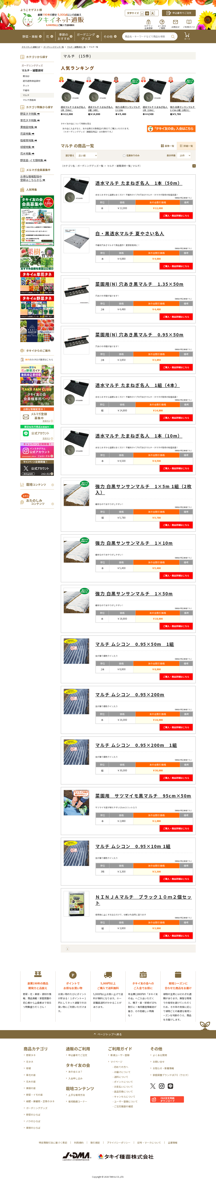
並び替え (69, 155)
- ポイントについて (123, 1081)
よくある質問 (160, 1055)
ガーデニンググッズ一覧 (53, 47)
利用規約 (79, 1142)
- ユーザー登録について (125, 1101)
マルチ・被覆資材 (32, 70)
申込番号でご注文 (77, 1055)
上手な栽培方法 (76, 1095)
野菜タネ (31, 1055)
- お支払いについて (123, 1086)
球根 (28, 1068)
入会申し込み (75, 1078)
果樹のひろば (33, 1127)
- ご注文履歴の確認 (123, 1106)
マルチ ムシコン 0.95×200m (130, 694)
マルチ (26, 95)
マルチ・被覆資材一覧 (76, 47)
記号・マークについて (149, 1142)
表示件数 (171, 155)
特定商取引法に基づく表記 (53, 1142)
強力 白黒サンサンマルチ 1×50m (134, 593)
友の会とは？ (75, 1071)
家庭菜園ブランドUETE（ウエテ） (171, 1075)
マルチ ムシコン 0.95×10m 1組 (133, 846)
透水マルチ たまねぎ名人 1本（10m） (156, 108)
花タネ (29, 1061)
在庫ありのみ (133, 155)
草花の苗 (31, 1075)
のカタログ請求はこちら (39, 359)
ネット (26, 85)
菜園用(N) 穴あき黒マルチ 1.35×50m (139, 284)
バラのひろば (33, 1121)
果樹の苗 (31, 1088)
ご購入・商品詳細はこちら (176, 215)
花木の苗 (31, 1081)
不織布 (26, 90)
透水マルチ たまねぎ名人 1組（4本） (101, 108)
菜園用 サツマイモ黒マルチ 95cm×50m (143, 795)
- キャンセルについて (124, 1096)
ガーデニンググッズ (32, 65)
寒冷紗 (26, 76)
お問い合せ (159, 1061)
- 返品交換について (123, 1091)
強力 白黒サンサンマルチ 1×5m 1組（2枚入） (183, 108)
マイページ (116, 1061)
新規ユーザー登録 (120, 1055)
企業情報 (172, 1142)
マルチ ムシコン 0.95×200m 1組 (136, 745)
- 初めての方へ (120, 1067)
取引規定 (95, 1142)
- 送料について (120, 1077)
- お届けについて (122, 1072)
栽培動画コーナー (77, 1101)
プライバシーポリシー (118, 1142)
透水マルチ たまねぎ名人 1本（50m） (74, 108)
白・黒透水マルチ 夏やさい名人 (129, 233)
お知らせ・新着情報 (163, 1068)
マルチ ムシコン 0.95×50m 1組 (134, 644)
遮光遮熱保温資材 (31, 80)
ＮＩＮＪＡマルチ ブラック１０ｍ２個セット (143, 900)
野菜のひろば (33, 1114)
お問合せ (175, 26)
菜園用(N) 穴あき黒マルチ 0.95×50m (139, 334)
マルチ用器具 (29, 99)
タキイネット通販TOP (31, 47)
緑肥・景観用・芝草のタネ (40, 1101)
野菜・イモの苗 (34, 1094)
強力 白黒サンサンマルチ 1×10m (128, 108)
